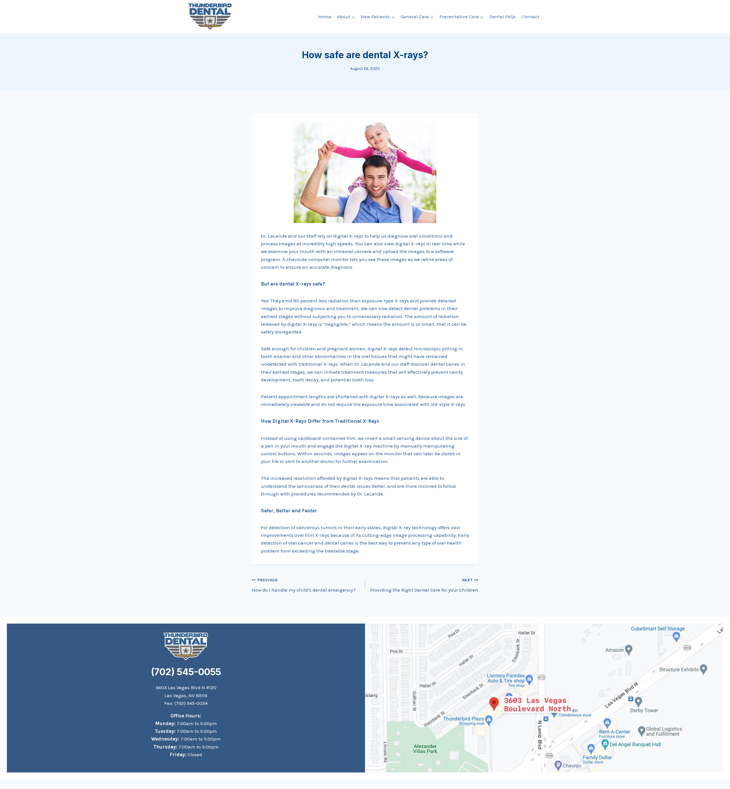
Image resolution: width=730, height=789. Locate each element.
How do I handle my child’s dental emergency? (304, 585)
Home (324, 16)
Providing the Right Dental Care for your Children (424, 585)
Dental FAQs (502, 16)
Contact (530, 16)
